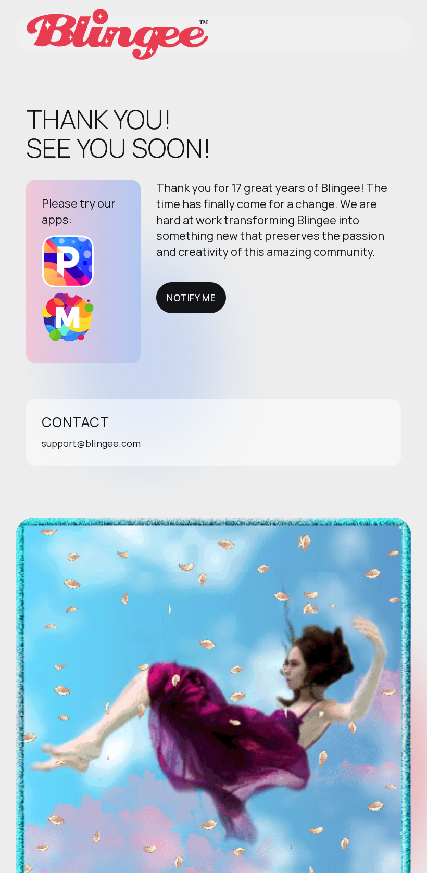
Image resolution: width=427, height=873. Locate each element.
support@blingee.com (91, 443)
